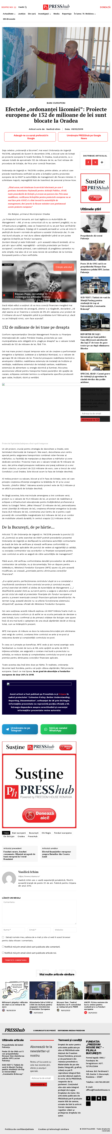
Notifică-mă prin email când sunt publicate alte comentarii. (32, 946)
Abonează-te (88, 419)
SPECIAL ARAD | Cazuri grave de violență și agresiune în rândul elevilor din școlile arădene (95, 378)
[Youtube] (88, 1103)
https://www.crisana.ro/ (29, 876)
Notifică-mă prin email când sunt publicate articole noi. (31, 953)
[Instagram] (93, 1098)
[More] (102, 162)
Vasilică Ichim (53, 129)
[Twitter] (95, 162)
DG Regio (46, 833)
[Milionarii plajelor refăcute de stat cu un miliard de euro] (15, 990)
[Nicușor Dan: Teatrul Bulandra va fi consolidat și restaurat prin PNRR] (70, 990)
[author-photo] (4, 1010)
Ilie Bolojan (8, 836)
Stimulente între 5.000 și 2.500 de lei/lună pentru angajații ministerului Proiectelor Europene (41, 1005)
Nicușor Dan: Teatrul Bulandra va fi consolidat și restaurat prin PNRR (69, 1004)
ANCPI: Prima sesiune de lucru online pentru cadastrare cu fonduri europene (96, 1005)
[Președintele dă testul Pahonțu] (95, 223)
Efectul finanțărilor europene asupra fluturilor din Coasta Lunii (56, 854)
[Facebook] (88, 162)
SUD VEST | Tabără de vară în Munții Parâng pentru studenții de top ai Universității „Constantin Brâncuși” (95, 303)
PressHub (32, 836)
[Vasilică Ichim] (9, 878)
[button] (22, 7)
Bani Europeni (56, 103)
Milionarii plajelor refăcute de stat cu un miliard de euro (15, 1004)
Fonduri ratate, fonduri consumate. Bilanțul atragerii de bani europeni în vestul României (19, 855)
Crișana (62, 694)
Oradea (21, 836)
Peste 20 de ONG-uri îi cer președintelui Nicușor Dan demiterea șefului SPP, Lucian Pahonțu (94, 268)
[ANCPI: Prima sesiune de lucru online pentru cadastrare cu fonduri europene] (97, 990)
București (34, 833)
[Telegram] (99, 1098)
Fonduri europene (63, 833)
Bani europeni (19, 833)
